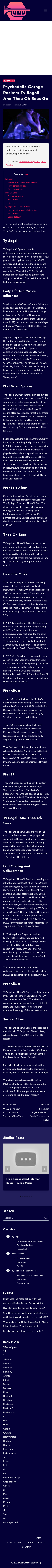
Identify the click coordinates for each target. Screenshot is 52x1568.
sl (4, 1510)
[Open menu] (46, 10)
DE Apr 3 (7, 1396)
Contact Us (14, 1542)
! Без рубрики (10, 1347)
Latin (5, 1465)
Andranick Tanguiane (29, 161)
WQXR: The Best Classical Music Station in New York (13, 1110)
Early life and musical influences (22, 182)
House (6, 1445)
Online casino (10, 1481)
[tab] (20, 1196)
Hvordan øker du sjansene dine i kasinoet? (24, 1307)
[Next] (44, 1169)
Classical (7, 1388)
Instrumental (9, 1453)
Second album (14, 216)
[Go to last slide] (7, 1169)
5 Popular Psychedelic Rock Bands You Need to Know (39, 1112)
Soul (5, 1514)
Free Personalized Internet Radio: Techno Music (23, 1181)
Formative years (15, 196)
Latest (6, 1461)
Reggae (7, 1502)
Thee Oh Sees (11, 192)
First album (13, 199)
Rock (5, 1506)
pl (4, 1489)
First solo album (15, 189)
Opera (6, 1485)
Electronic (9, 81)
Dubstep (7, 1400)
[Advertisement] (26, 48)
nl (4, 1469)
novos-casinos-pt (12, 1477)
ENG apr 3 (8, 1408)
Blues (6, 1379)
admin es (7, 1359)
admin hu (7, 1371)
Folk (5, 1420)
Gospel (6, 1428)
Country (7, 1392)
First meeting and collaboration (22, 210)
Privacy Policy (36, 1542)
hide (26, 174)
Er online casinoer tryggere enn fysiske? (23, 1331)
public (6, 1497)
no (4, 1473)
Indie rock (8, 1449)
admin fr (7, 1363)
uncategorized (10, 1522)
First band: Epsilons (17, 185)
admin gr (7, 1367)
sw (4, 1518)
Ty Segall (9, 178)
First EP (11, 203)
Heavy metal (9, 1436)
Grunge (7, 1432)
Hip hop (7, 1441)
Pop (5, 1494)
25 (4, 1351)
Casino (6, 1384)
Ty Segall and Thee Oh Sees (17, 206)
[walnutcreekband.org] (16, 10)
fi (4, 1416)
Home (38, 1538)
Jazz (5, 1457)
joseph (8, 105)
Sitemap (26, 1547)
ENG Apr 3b (9, 1412)
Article (6, 1375)
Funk (5, 1424)
